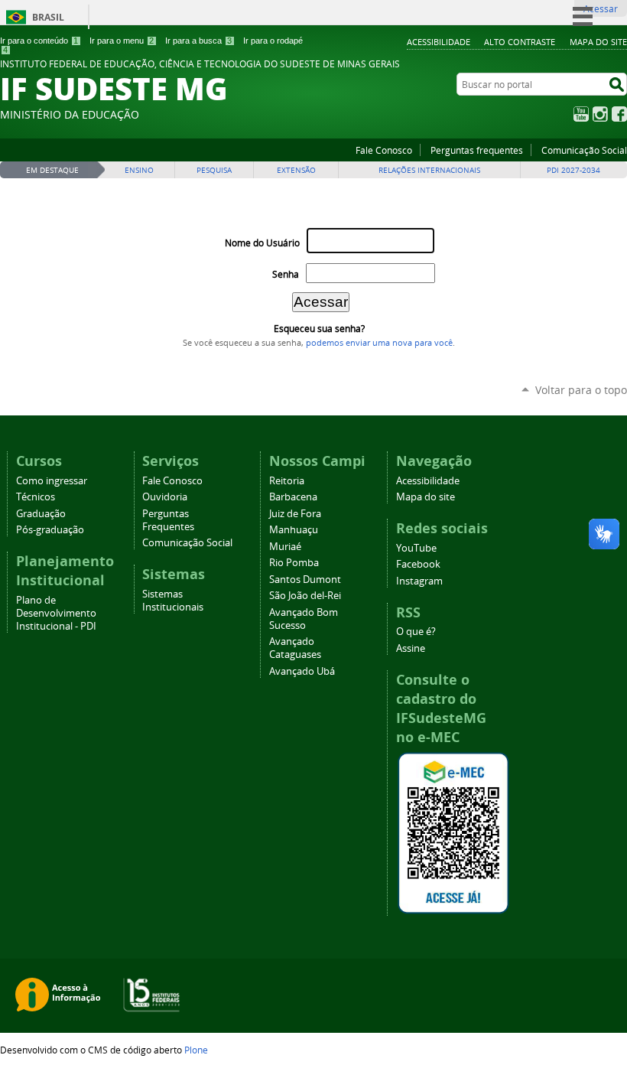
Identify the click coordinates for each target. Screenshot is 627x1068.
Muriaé (285, 546)
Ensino (139, 170)
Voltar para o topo (581, 390)
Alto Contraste (519, 41)
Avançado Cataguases (295, 648)
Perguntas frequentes (476, 150)
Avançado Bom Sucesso (303, 619)
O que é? (416, 631)
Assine (410, 648)
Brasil (48, 17)
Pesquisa (214, 170)
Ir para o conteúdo (39, 40)
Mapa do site (598, 41)
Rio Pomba (294, 562)
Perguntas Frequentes (168, 520)
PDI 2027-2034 (573, 170)
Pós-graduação (50, 529)
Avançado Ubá (302, 671)
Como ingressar (51, 480)
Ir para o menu (121, 40)
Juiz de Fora (295, 513)
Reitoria (286, 480)
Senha (285, 274)
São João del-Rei (305, 595)
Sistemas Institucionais (172, 601)
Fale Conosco (384, 150)
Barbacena (293, 496)
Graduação (41, 513)
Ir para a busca (198, 40)
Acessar (600, 8)
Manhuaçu (293, 529)
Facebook (619, 114)
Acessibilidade (438, 41)
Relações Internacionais (429, 170)
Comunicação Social (584, 150)
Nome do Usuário (262, 242)
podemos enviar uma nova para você (379, 342)
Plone (196, 1050)
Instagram (600, 114)
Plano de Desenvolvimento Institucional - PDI (56, 613)
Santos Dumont (305, 579)
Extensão (296, 170)
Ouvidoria (164, 496)
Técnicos (35, 496)
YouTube (581, 114)
